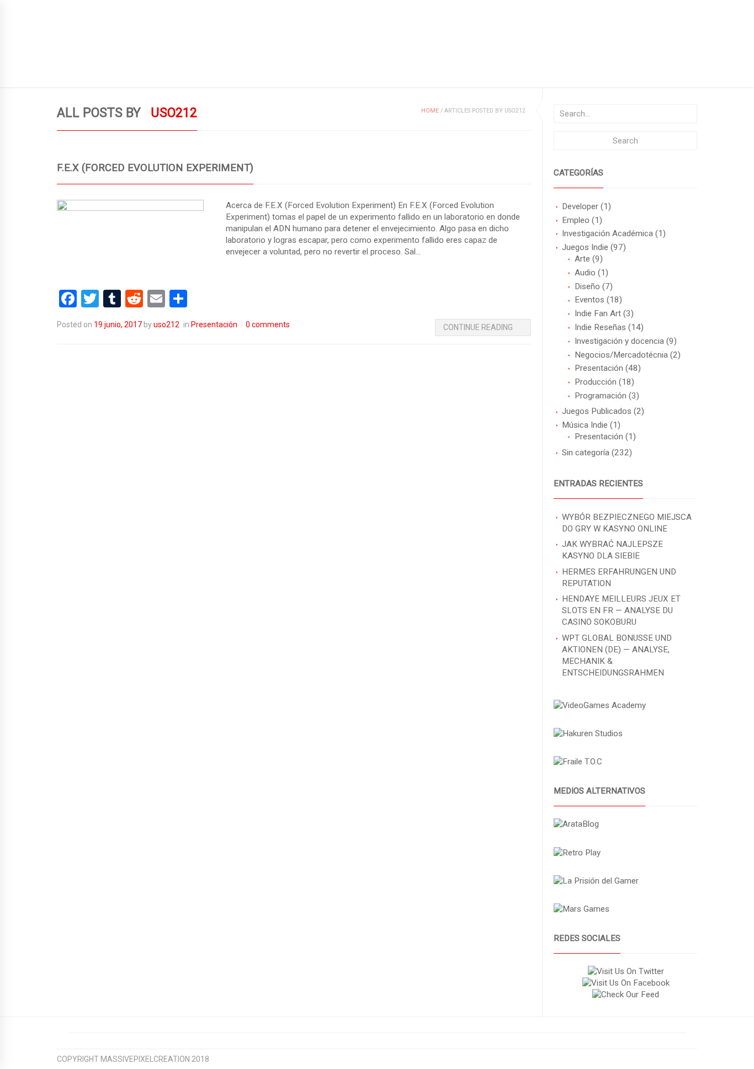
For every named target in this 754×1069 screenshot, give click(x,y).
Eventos (589, 300)
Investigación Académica (607, 233)
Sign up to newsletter (102, 8)
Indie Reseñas (600, 327)
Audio (585, 273)
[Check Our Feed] (625, 994)
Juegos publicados (95, 69)
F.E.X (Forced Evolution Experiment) (155, 168)
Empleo (576, 220)
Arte (582, 259)
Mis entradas (282, 69)
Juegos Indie (585, 247)
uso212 (166, 324)
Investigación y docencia (619, 341)
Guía (156, 69)
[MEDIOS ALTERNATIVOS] (576, 824)
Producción (596, 382)
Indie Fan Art (598, 313)
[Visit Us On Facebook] (626, 983)
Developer (580, 206)
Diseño (587, 286)
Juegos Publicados (596, 411)
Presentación (599, 368)
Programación (600, 396)
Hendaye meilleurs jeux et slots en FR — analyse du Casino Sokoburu (621, 610)
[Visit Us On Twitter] (625, 971)
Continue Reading (478, 327)
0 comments (268, 324)
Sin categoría (585, 453)
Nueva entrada (210, 69)
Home (430, 110)
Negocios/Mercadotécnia (621, 355)
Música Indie (585, 425)
